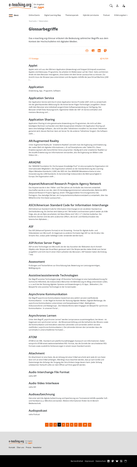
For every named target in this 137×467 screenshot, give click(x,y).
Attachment (37, 353)
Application (36, 87)
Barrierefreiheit (77, 461)
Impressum (89, 461)
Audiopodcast (38, 410)
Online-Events (34, 15)
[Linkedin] (108, 461)
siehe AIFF (33, 376)
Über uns (20, 447)
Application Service (41, 98)
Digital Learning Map (52, 15)
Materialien (43, 21)
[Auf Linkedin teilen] (99, 50)
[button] (19, 15)
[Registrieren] (123, 5)
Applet (33, 65)
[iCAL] (125, 461)
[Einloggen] (117, 5)
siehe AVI (32, 387)
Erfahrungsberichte (122, 15)
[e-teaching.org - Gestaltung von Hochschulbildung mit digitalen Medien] (26, 4)
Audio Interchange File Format (49, 372)
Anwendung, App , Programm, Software (44, 91)
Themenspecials (71, 15)
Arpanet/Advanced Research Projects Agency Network (65, 183)
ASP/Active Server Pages (45, 243)
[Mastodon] (113, 461)
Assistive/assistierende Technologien (53, 275)
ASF (31, 226)
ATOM (33, 337)
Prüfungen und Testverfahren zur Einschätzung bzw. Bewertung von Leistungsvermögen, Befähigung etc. (64, 266)
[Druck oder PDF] (87, 50)
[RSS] (121, 461)
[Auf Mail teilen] (93, 50)
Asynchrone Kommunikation (48, 294)
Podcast (106, 15)
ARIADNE (35, 162)
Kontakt (12, 447)
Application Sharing (42, 119)
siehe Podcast (34, 414)
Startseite (33, 21)
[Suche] (111, 5)
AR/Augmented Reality (44, 141)
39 (85, 425)
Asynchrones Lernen (42, 315)
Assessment (37, 261)
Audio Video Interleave (44, 383)
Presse (28, 447)
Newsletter (37, 447)
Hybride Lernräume (91, 15)
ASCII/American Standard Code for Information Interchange (68, 205)
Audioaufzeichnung (42, 394)
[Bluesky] (117, 461)
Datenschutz (101, 461)
